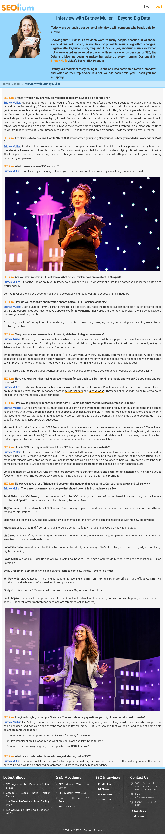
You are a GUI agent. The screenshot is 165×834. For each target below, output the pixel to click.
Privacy (98, 830)
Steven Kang (105, 799)
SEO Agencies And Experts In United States (28, 786)
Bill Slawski (104, 789)
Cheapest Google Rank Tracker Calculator (28, 794)
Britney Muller (59, 60)
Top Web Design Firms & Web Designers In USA (28, 812)
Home (6, 83)
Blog (146, 6)
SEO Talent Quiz (68, 806)
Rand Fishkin (105, 784)
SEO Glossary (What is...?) (72, 792)
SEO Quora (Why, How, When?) (74, 786)
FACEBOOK (140, 810)
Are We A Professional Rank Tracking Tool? (28, 803)
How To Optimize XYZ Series (74, 800)
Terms (87, 830)
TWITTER (140, 816)
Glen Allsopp (96, 390)
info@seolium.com (144, 797)
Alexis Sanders (74, 390)
